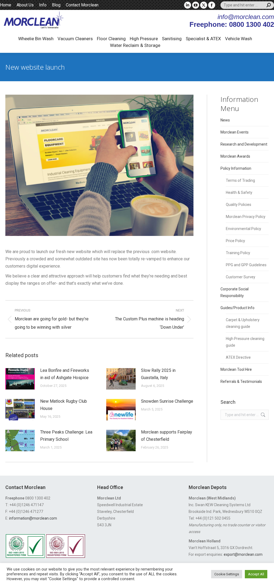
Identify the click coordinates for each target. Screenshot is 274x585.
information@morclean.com (33, 518)
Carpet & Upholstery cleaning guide (243, 323)
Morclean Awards (235, 156)
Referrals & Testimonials (241, 381)
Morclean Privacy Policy (245, 216)
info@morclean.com (246, 16)
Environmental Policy (243, 229)
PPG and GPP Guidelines (246, 265)
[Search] (269, 5)
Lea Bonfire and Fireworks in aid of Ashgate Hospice (64, 374)
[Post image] (20, 379)
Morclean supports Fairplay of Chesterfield (166, 436)
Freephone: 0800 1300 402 (231, 24)
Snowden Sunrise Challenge (167, 401)
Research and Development (243, 144)
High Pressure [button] (144, 38)
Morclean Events (234, 132)
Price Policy (235, 241)
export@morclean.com (243, 554)
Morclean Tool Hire (236, 369)
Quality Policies (238, 204)
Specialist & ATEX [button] (203, 38)
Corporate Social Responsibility (234, 292)
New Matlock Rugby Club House (63, 405)
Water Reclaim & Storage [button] (135, 45)
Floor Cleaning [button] (111, 38)
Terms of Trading (240, 180)
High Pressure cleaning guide (245, 341)
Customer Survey (240, 277)
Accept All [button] (256, 574)
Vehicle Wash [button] (238, 38)
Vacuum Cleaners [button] (75, 38)
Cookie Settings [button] (226, 574)
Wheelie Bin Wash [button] (36, 38)
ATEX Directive (238, 357)
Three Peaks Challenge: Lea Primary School (66, 436)
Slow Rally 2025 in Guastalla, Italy (158, 374)
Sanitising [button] (172, 38)
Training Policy (238, 253)
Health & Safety (239, 192)
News (225, 120)
